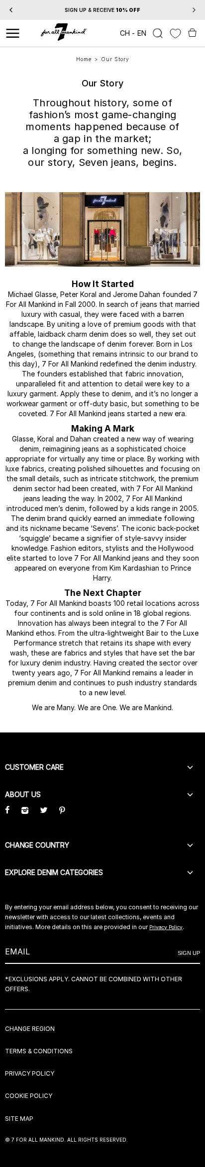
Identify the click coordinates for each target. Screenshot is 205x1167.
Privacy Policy (166, 927)
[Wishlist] (175, 33)
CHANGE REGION (30, 1028)
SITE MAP (19, 1118)
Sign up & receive (102, 10)
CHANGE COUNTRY (37, 845)
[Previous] (11, 10)
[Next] (194, 10)
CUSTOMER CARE (34, 767)
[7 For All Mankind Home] (64, 33)
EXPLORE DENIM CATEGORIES (54, 872)
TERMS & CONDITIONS (39, 1051)
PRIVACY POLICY (29, 1073)
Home (84, 59)
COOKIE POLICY (28, 1095)
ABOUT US (23, 794)
